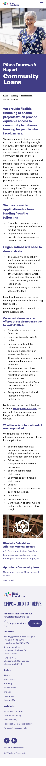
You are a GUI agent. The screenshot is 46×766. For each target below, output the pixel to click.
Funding (14, 95)
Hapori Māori (10, 687)
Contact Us (9, 700)
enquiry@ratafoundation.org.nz (19, 636)
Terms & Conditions (13, 711)
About (7, 675)
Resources (9, 696)
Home (5, 95)
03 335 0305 (17, 639)
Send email (8, 580)
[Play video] (23, 526)
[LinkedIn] (14, 741)
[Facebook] (7, 741)
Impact (7, 691)
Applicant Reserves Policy (16, 728)
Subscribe (35, 623)
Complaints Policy (12, 715)
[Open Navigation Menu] (41, 4)
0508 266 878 (22, 643)
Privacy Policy (10, 719)
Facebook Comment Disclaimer (19, 723)
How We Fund (26, 95)
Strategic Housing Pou (25, 408)
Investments (10, 679)
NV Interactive (18, 747)
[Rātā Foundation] (14, 4)
